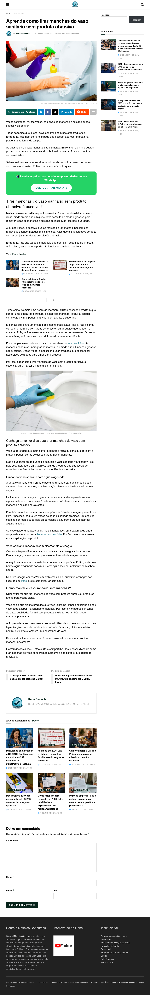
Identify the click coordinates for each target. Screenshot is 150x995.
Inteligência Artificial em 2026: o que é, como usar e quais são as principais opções (130, 104)
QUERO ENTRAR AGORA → (51, 187)
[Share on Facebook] (48, 112)
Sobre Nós (106, 939)
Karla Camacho (23, 33)
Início (8, 13)
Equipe (104, 955)
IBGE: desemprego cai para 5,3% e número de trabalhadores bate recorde (130, 67)
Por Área (105, 982)
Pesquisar (105, 14)
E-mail (10, 890)
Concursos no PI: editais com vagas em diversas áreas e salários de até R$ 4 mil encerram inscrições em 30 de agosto (130, 45)
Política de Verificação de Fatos (115, 942)
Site (55, 890)
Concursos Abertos (59, 982)
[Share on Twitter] (55, 112)
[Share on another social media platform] (93, 112)
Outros (141, 982)
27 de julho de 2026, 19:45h (50, 813)
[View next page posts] (54, 300)
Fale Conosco (107, 958)
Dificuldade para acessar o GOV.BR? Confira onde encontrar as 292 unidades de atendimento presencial (35, 266)
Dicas (113, 982)
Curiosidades (47, 745)
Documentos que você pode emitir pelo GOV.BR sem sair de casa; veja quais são (19, 800)
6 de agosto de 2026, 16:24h (35, 291)
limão (24, 581)
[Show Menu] (7, 4)
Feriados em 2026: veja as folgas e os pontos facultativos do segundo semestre (82, 266)
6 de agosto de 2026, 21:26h (82, 273)
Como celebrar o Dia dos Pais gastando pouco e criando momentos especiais (34, 283)
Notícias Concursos (23, 935)
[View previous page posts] (48, 300)
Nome (10, 877)
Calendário (43, 982)
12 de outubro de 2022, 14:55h (48, 33)
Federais (94, 982)
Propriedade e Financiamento (114, 952)
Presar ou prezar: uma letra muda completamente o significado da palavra (130, 85)
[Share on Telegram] (41, 112)
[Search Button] (142, 4)
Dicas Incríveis (18, 13)
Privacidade (106, 949)
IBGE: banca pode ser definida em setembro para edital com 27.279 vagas (130, 124)
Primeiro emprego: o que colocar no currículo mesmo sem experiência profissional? (82, 800)
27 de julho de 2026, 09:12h (82, 809)
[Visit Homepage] (75, 4)
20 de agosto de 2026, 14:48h (35, 273)
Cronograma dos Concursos (114, 935)
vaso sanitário (76, 343)
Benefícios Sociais (127, 982)
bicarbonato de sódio (49, 534)
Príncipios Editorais (110, 945)
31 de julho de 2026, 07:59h (19, 809)
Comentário (13, 840)
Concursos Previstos (79, 982)
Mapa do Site (107, 962)
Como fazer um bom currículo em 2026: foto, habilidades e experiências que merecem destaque (50, 802)
